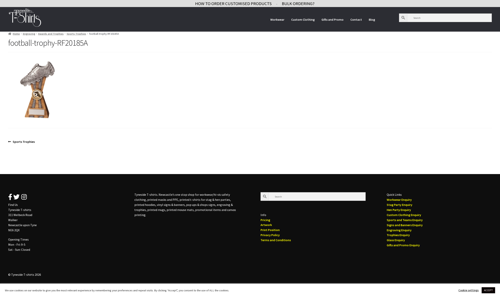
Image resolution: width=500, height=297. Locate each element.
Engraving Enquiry (399, 230)
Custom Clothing (303, 19)
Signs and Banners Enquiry (405, 225)
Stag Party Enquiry (399, 205)
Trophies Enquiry (398, 235)
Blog (372, 19)
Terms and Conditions (276, 240)
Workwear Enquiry (399, 200)
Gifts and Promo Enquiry (403, 245)
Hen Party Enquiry (399, 210)
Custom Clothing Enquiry (404, 215)
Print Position (270, 230)
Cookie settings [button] (468, 290)
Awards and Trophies (51, 34)
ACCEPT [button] (488, 290)
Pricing (265, 220)
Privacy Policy (270, 235)
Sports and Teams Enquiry (405, 220)
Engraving (29, 34)
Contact (356, 19)
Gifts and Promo (332, 19)
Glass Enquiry (396, 240)
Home (16, 34)
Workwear (277, 19)
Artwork (266, 225)
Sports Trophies (76, 34)
